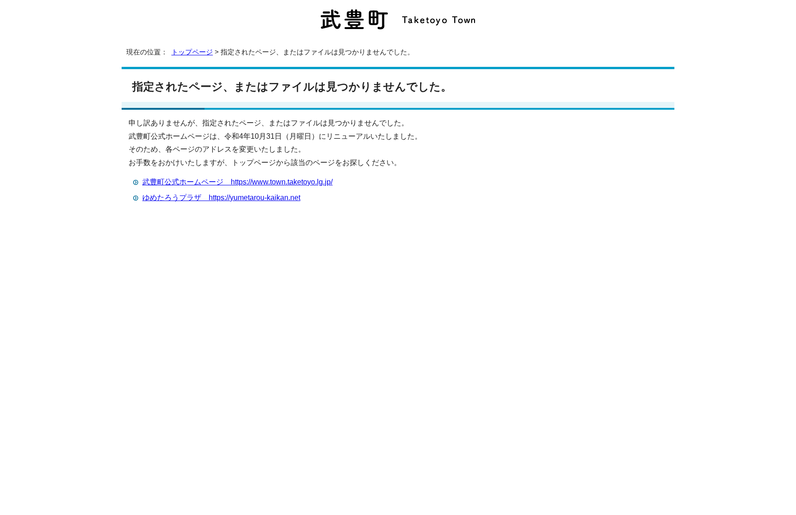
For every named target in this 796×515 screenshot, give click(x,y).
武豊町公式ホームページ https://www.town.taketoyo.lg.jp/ (237, 182)
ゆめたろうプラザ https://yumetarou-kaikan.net (221, 197)
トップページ (192, 52)
